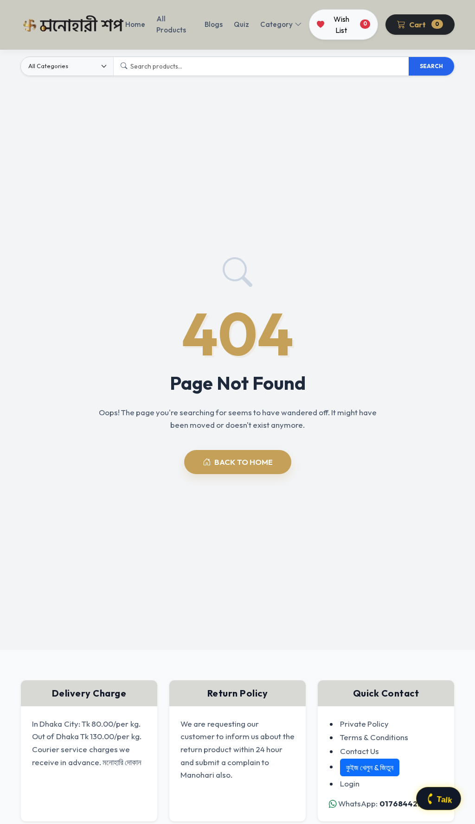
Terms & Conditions (374, 737)
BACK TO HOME (243, 462)
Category (276, 24)
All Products (171, 24)
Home (135, 24)
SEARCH (431, 66)
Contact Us (359, 751)
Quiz (241, 24)
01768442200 (406, 803)
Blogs (214, 24)
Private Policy (364, 724)
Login (349, 783)
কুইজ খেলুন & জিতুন (369, 767)
